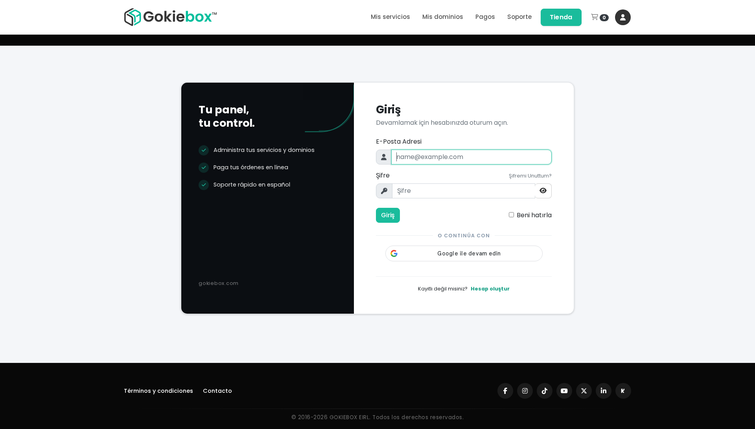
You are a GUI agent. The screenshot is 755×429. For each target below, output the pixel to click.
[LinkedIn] (603, 391)
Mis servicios (390, 17)
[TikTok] (544, 391)
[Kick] (623, 391)
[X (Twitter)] (584, 391)
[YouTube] (564, 391)
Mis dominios (442, 17)
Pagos (485, 17)
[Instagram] (525, 391)
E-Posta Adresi (399, 141)
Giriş (388, 215)
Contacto (217, 391)
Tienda (561, 17)
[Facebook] (505, 391)
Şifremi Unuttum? (530, 175)
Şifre (383, 175)
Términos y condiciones (158, 391)
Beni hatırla (534, 215)
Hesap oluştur (490, 288)
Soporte (519, 17)
